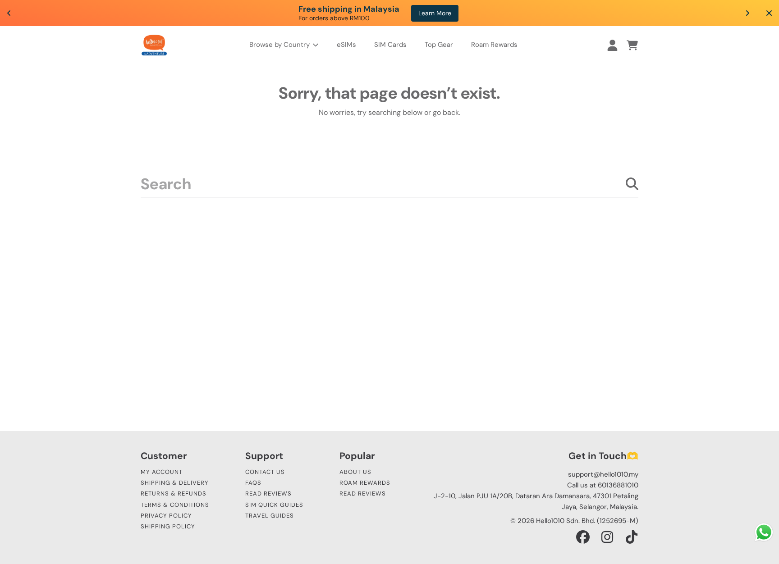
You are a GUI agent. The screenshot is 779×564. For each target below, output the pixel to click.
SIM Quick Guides (274, 505)
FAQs (253, 483)
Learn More (434, 13)
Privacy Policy (166, 515)
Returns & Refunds (173, 493)
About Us (355, 472)
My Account (162, 472)
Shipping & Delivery (175, 483)
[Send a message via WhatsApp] (763, 532)
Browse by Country (280, 44)
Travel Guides (269, 515)
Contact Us (265, 472)
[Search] (632, 184)
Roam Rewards (364, 483)
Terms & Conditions (175, 505)
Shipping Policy (168, 526)
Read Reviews (268, 493)
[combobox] (389, 183)
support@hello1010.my (603, 474)
